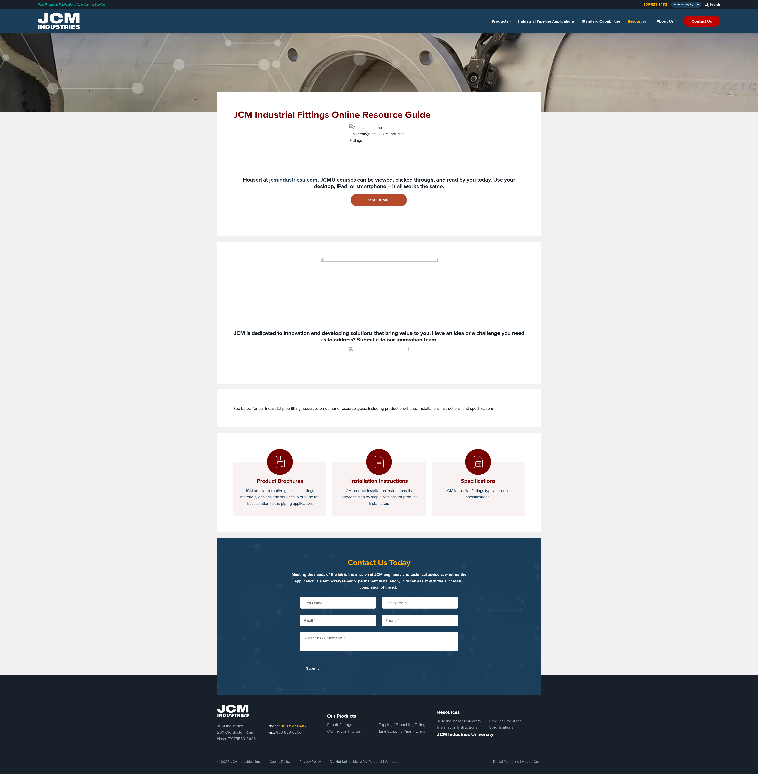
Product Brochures (505, 721)
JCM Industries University (459, 721)
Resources (448, 712)
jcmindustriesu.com (293, 180)
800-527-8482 (655, 4)
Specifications (501, 727)
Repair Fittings (339, 725)
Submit (312, 668)
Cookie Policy (280, 761)
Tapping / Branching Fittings (403, 725)
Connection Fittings (344, 731)
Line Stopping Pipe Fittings (402, 731)
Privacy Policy (310, 761)
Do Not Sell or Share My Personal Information (365, 761)
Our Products (341, 716)
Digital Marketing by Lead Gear (517, 761)
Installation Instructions (457, 727)
